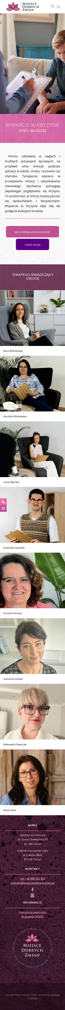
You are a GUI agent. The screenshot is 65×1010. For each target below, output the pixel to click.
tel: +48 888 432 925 (32, 879)
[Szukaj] (51, 6)
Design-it (55, 994)
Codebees (33, 998)
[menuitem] (51, 6)
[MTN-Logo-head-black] (27, 6)
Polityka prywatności (32, 912)
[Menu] (58, 7)
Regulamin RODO (33, 917)
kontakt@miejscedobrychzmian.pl (32, 883)
